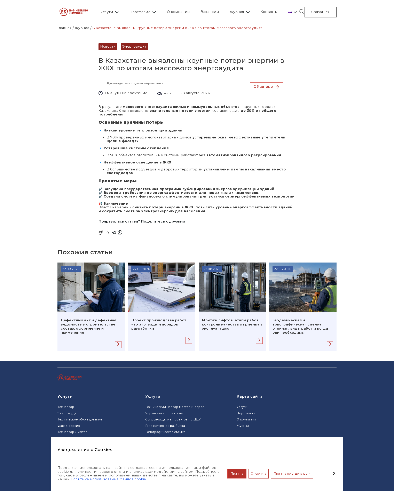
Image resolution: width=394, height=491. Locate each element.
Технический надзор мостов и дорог (174, 407)
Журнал (237, 12)
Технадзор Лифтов (72, 432)
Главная (64, 28)
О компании (178, 12)
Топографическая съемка (165, 432)
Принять (237, 473)
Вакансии (210, 12)
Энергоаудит (134, 46)
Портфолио (140, 12)
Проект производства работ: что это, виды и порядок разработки (159, 324)
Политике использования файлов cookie (108, 479)
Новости (108, 46)
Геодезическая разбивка (165, 426)
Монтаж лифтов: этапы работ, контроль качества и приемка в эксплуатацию (232, 324)
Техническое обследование (79, 419)
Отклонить (258, 473)
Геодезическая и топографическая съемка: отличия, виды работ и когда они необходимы (300, 326)
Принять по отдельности (292, 473)
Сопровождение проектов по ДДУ (173, 419)
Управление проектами (164, 413)
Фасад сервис (68, 426)
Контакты (269, 12)
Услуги (107, 12)
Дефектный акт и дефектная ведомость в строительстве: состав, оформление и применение (89, 326)
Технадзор (65, 407)
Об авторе (263, 87)
